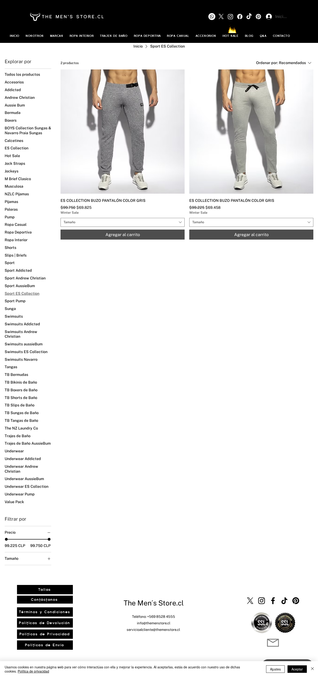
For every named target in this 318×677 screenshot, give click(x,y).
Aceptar (297, 669)
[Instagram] (261, 600)
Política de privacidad (33, 671)
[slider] (6, 539)
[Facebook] (272, 600)
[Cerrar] (312, 669)
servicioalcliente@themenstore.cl (153, 630)
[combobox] (123, 222)
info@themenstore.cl (153, 623)
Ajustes (275, 669)
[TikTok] (284, 600)
